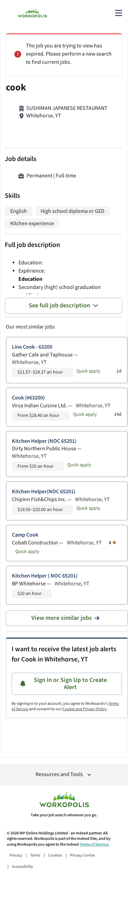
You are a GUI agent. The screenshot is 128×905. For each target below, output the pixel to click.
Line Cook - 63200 (32, 347)
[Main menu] (118, 13)
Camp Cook (25, 535)
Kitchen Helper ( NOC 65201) (44, 576)
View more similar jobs (61, 618)
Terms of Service (94, 844)
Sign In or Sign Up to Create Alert (70, 683)
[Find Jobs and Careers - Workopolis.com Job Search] (32, 13)
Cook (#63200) (28, 398)
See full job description (59, 305)
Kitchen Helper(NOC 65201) (43, 491)
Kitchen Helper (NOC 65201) (44, 441)
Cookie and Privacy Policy (84, 709)
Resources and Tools (59, 774)
